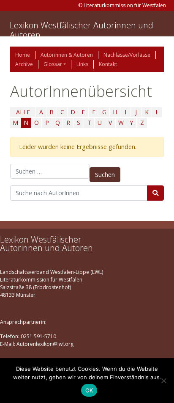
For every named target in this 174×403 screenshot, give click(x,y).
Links (82, 64)
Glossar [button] (53, 64)
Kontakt (108, 64)
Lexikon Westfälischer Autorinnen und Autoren (81, 30)
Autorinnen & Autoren (67, 54)
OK (89, 390)
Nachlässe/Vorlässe (126, 54)
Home (22, 54)
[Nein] (163, 380)
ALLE (23, 112)
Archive (24, 64)
